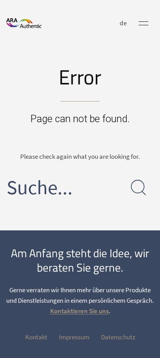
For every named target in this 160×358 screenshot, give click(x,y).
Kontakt (36, 337)
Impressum (74, 337)
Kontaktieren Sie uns (79, 311)
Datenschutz (118, 337)
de (123, 23)
